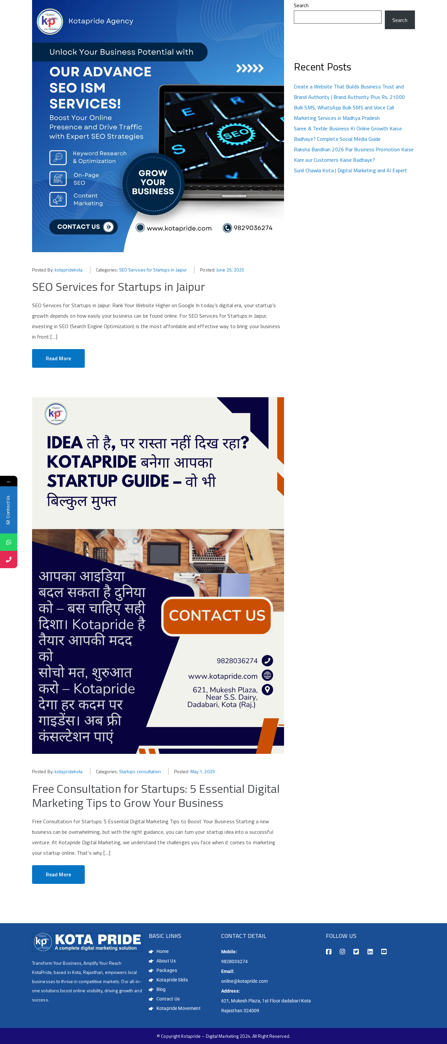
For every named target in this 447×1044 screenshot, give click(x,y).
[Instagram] (342, 952)
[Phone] (8, 559)
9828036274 (234, 961)
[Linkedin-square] (370, 952)
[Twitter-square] (356, 952)
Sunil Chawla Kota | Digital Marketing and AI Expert (350, 170)
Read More (58, 358)
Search (301, 5)
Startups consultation (140, 771)
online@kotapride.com (244, 981)
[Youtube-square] (384, 952)
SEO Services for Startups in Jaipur (153, 269)
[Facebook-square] (328, 952)
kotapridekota (68, 269)
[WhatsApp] (8, 542)
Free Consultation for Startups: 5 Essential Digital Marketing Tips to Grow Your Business (156, 795)
